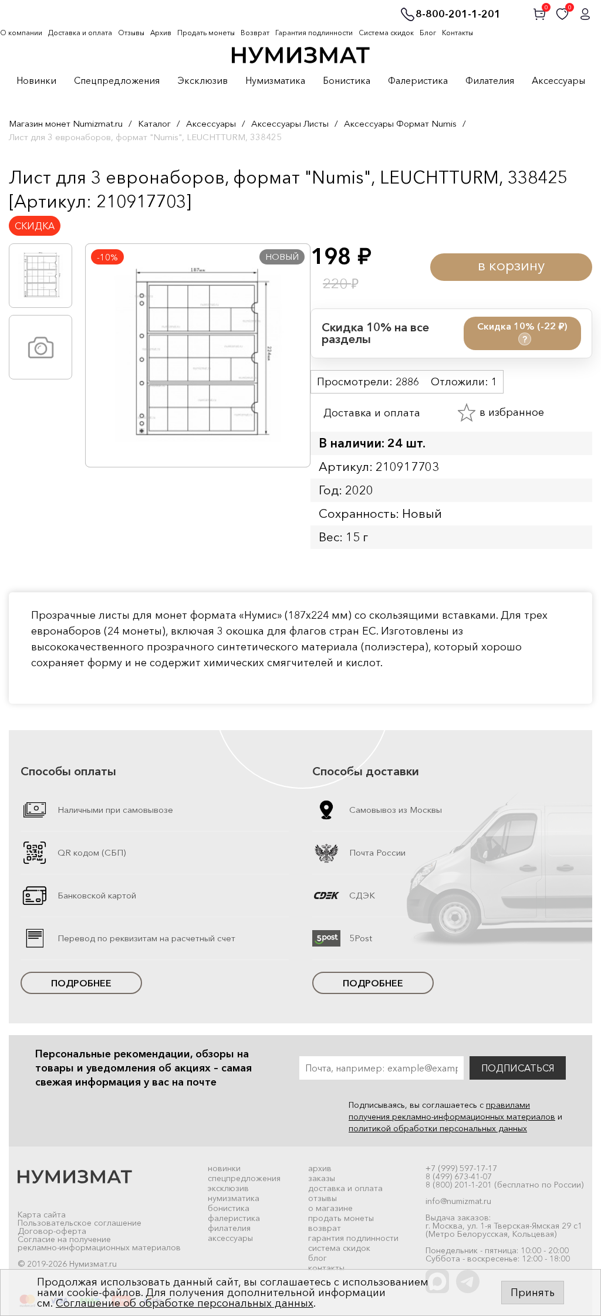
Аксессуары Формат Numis (400, 123)
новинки (224, 1168)
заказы (321, 1178)
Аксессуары (558, 81)
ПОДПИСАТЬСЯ (517, 1068)
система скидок (339, 1248)
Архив (160, 32)
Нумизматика (275, 81)
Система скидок (386, 32)
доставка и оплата (345, 1188)
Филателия (489, 81)
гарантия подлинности (353, 1238)
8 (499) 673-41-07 (459, 1176)
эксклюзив (228, 1188)
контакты (326, 1268)
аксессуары (230, 1238)
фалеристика (234, 1218)
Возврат (255, 32)
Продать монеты (206, 32)
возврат (324, 1228)
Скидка (35, 226)
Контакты (457, 32)
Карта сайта (42, 1214)
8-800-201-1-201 (458, 15)
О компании (21, 32)
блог (317, 1258)
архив (320, 1168)
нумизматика (233, 1198)
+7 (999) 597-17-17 (461, 1168)
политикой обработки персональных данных (438, 1128)
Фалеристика (418, 81)
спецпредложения (244, 1178)
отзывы (322, 1198)
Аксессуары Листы (290, 123)
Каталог (154, 123)
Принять (533, 1292)
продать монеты (341, 1218)
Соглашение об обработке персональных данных (184, 1303)
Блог (428, 32)
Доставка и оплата (80, 32)
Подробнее (81, 983)
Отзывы (131, 32)
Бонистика (346, 81)
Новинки (36, 81)
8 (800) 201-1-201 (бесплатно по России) (504, 1184)
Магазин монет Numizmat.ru (66, 123)
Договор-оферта (52, 1231)
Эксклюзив (202, 81)
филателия (229, 1228)
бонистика (228, 1208)
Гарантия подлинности (314, 32)
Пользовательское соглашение (79, 1222)
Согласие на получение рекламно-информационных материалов (99, 1243)
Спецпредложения (117, 81)
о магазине (330, 1208)
